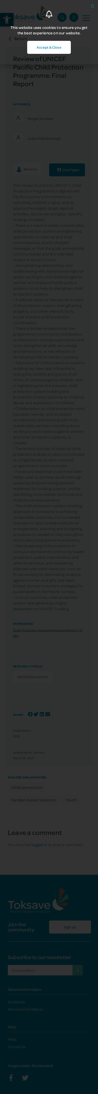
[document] (49, 547)
